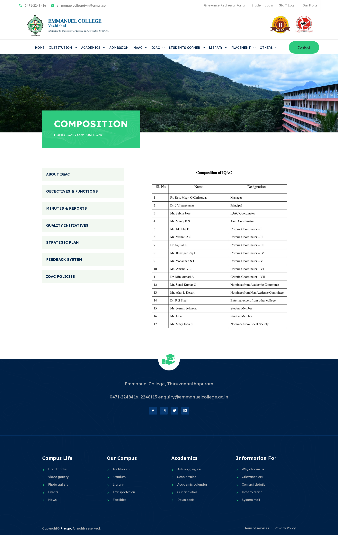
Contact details (253, 484)
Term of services (257, 528)
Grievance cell (252, 477)
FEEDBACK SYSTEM (64, 259)
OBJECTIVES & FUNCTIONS (72, 191)
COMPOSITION (89, 135)
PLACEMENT (241, 48)
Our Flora (309, 5)
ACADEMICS (91, 48)
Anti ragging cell (189, 469)
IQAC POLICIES (60, 276)
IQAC (156, 48)
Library (118, 484)
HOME (40, 48)
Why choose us (253, 469)
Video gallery (58, 477)
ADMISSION (119, 48)
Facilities (119, 500)
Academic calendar (192, 484)
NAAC (138, 48)
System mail (251, 500)
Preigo (65, 528)
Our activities (187, 492)
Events (53, 492)
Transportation (124, 492)
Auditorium (121, 469)
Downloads (185, 500)
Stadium (119, 477)
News (52, 500)
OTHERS (267, 48)
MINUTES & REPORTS (66, 208)
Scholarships (186, 477)
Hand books (57, 469)
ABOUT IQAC (58, 174)
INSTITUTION (61, 48)
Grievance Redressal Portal (224, 5)
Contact (304, 47)
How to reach (252, 492)
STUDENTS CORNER (185, 48)
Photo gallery (58, 484)
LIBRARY (216, 48)
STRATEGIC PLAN (62, 242)
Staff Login (287, 5)
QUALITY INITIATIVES (67, 225)
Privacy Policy (285, 528)
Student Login (262, 5)
